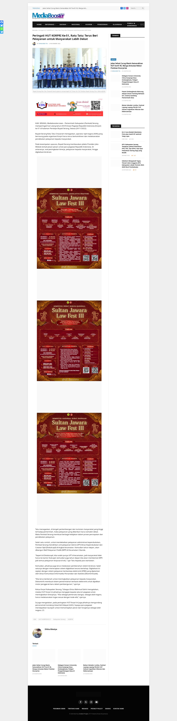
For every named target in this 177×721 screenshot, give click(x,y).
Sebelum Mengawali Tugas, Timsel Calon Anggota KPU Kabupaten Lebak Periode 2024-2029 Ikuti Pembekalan (133, 164)
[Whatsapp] (1, 28)
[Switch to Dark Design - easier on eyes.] (143, 24)
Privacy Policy (97, 709)
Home (39, 24)
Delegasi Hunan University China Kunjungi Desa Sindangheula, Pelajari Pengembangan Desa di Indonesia (67, 669)
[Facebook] (1, 22)
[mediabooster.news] (48, 16)
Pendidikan (102, 24)
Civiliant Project (83, 714)
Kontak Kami (118, 709)
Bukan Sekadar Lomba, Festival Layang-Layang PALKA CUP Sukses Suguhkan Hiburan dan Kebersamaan (94, 668)
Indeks (108, 709)
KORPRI (70, 619)
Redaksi (85, 709)
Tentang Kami (73, 709)
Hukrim (88, 24)
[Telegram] (1, 32)
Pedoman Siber (59, 709)
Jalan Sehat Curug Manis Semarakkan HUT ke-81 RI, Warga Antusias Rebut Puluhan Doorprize (66, 8)
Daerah (63, 24)
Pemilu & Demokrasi (132, 24)
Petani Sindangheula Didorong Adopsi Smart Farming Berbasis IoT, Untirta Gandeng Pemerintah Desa (133, 95)
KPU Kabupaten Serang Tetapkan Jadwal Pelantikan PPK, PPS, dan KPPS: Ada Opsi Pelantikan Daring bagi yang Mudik (132, 148)
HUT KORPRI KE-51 (45, 619)
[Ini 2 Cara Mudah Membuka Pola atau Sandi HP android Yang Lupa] (115, 134)
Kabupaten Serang (59, 619)
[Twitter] (1, 25)
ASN (34, 619)
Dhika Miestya (43, 43)
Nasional (76, 24)
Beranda (34, 30)
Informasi (49, 24)
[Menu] (141, 24)
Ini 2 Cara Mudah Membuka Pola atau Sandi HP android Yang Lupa (131, 134)
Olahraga (117, 24)
